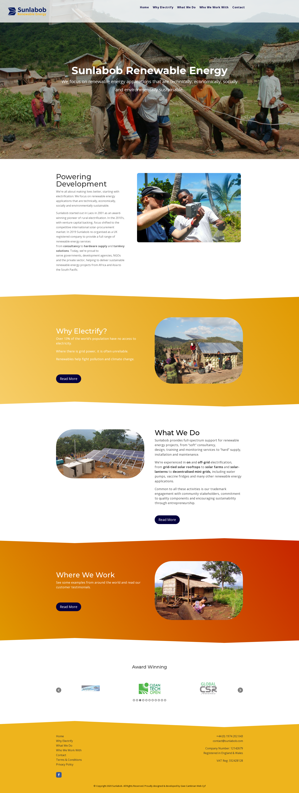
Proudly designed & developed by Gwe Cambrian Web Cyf (175, 785)
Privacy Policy (64, 764)
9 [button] (159, 700)
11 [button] (165, 700)
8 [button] (156, 700)
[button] (58, 690)
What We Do (186, 7)
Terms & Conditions (69, 760)
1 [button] (134, 700)
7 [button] (153, 700)
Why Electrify (163, 7)
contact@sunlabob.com (228, 741)
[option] (91, 688)
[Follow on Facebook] (59, 775)
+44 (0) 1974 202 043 (229, 736)
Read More (68, 378)
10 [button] (162, 700)
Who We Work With (214, 7)
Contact (238, 7)
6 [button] (149, 700)
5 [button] (146, 700)
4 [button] (143, 700)
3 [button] (140, 700)
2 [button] (137, 700)
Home (144, 7)
